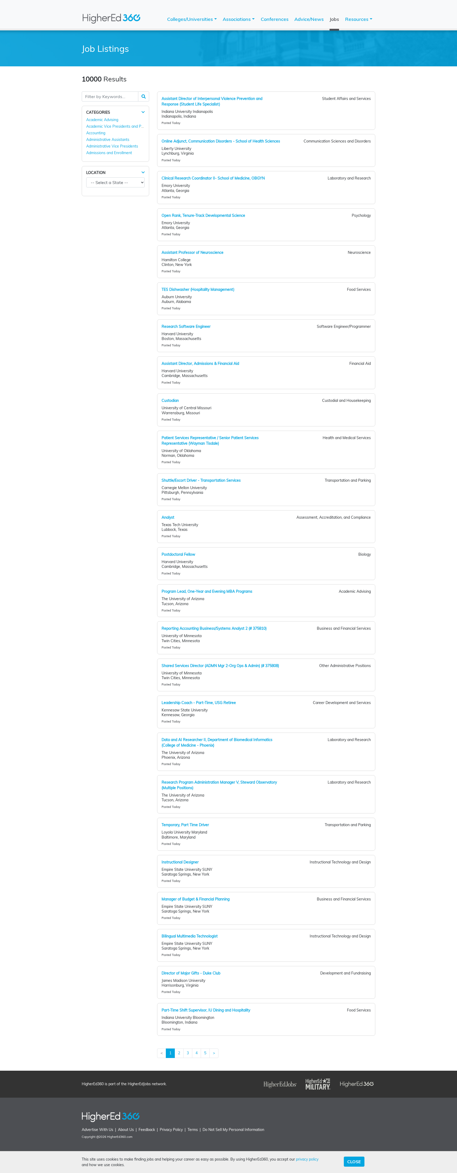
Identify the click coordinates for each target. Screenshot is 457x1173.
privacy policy (307, 1159)
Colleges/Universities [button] (190, 19)
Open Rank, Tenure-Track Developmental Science (203, 215)
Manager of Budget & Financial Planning (196, 899)
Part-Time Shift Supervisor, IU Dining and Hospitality (206, 1010)
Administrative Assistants (107, 139)
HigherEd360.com (119, 1137)
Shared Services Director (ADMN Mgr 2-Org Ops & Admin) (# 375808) (220, 665)
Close (354, 1161)
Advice (309, 19)
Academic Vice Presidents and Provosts (120, 126)
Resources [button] (357, 19)
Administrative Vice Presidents (112, 146)
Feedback (147, 1129)
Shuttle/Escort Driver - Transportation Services (201, 480)
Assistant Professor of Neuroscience (192, 252)
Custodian (170, 400)
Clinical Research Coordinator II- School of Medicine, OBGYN (213, 178)
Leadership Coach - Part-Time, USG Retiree (199, 702)
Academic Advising (102, 119)
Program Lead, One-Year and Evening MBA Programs (207, 591)
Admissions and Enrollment (109, 152)
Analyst (168, 517)
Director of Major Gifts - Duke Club (191, 973)
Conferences (275, 19)
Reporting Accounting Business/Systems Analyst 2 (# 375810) (214, 628)
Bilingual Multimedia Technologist (190, 936)
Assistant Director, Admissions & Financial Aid (200, 363)
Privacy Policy (171, 1129)
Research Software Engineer (186, 326)
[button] (143, 112)
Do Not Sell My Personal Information (233, 1129)
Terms (193, 1129)
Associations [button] (237, 19)
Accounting (95, 133)
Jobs (334, 19)
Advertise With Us (97, 1129)
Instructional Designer (180, 862)
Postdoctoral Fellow (178, 554)
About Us (126, 1129)
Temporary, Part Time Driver (185, 824)
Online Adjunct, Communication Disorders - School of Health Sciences (221, 141)
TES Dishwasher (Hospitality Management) (198, 289)
